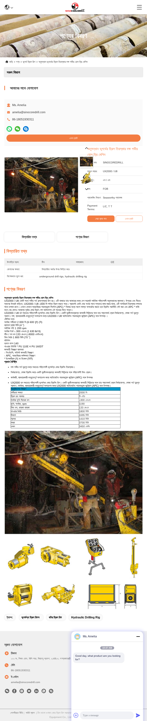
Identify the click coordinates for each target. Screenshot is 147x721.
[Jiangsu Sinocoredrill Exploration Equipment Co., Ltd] (75, 7)
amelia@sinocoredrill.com (28, 112)
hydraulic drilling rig (85, 617)
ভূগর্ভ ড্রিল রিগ (29, 61)
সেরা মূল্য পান (100, 218)
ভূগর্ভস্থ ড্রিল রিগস (30, 617)
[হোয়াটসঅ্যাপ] (9, 129)
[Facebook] (14, 692)
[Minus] (138, 636)
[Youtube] (29, 692)
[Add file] (76, 715)
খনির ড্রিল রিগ (55, 617)
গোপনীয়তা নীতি (16, 712)
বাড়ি (11, 61)
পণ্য (18, 61)
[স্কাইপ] (26, 129)
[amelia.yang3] (51, 692)
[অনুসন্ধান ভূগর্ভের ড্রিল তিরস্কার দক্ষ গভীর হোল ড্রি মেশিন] (41, 183)
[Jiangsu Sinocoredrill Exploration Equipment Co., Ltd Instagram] (21, 692)
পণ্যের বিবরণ (82, 237)
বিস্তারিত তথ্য (29, 237)
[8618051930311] (43, 692)
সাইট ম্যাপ (30, 712)
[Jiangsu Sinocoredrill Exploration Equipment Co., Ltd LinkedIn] (36, 692)
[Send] (138, 715)
